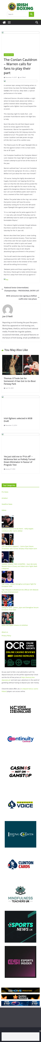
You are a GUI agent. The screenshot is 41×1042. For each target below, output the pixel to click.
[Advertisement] (20, 1036)
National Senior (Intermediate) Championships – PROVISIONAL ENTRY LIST (21, 289)
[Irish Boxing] (4, 22)
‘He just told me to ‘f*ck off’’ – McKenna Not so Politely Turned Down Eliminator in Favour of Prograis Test (19, 460)
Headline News (9, 54)
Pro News (5, 492)
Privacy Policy (6, 636)
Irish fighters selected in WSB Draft (18, 420)
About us (5, 632)
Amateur (5, 498)
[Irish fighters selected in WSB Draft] (20, 397)
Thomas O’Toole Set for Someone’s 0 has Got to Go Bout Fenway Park (20, 381)
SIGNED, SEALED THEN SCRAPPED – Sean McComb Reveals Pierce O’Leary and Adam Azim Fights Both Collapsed (19, 566)
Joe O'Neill (23, 77)
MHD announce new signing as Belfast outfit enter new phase (21, 297)
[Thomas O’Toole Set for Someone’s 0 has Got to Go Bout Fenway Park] (20, 356)
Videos (4, 510)
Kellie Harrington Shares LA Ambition (15, 625)
